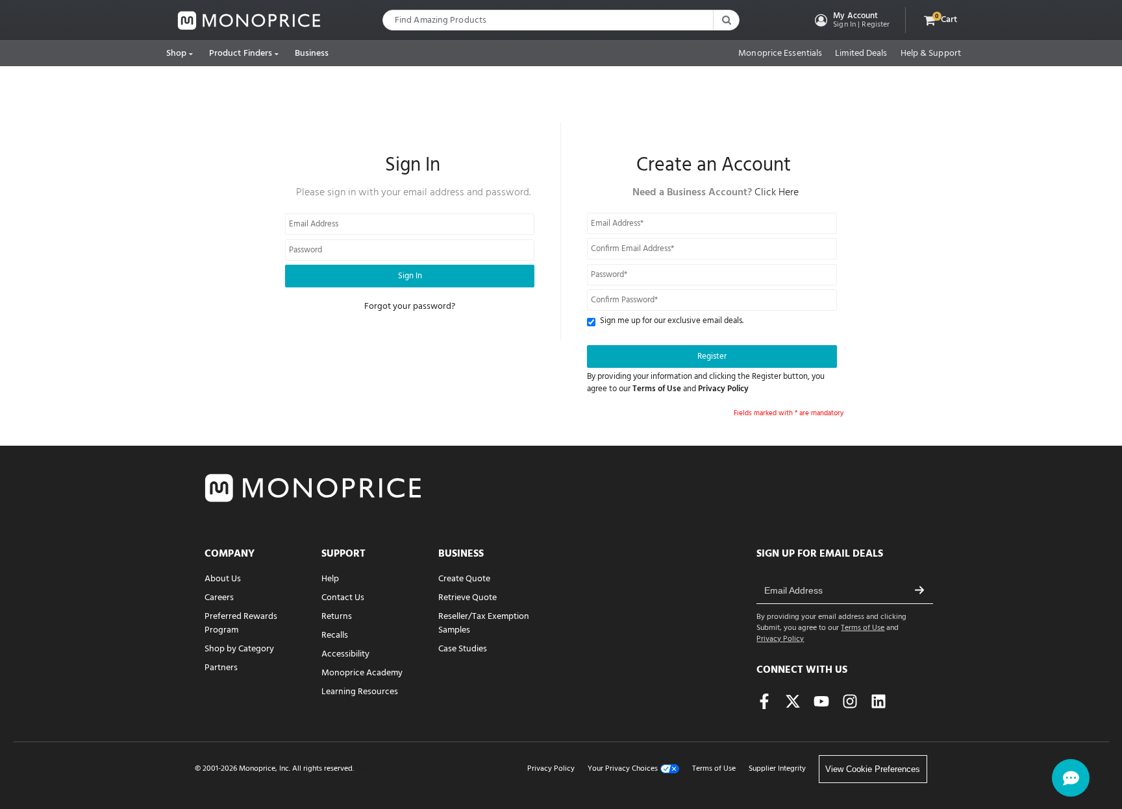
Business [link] (312, 53)
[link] (249, 20)
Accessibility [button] (345, 654)
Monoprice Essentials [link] (780, 53)
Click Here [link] (776, 192)
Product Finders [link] (241, 53)
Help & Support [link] (931, 53)
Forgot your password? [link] (409, 306)
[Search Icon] (726, 20)
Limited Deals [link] (861, 53)
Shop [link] (176, 53)
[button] (851, 20)
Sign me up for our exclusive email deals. (671, 321)
